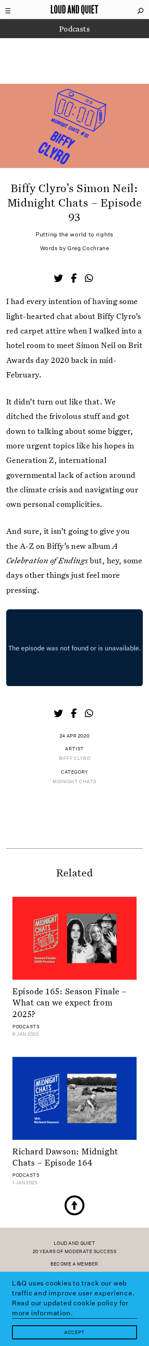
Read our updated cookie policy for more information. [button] (70, 1308)
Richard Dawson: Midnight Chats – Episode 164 (65, 1157)
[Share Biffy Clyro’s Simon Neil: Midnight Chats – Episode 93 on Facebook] (74, 279)
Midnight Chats (74, 782)
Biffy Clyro (74, 758)
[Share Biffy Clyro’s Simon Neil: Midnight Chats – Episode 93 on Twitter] (59, 279)
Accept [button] (74, 1332)
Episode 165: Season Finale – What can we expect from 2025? (69, 1002)
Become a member (74, 1264)
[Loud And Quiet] (74, 10)
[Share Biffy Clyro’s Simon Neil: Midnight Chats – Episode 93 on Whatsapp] (89, 278)
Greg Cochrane (88, 248)
